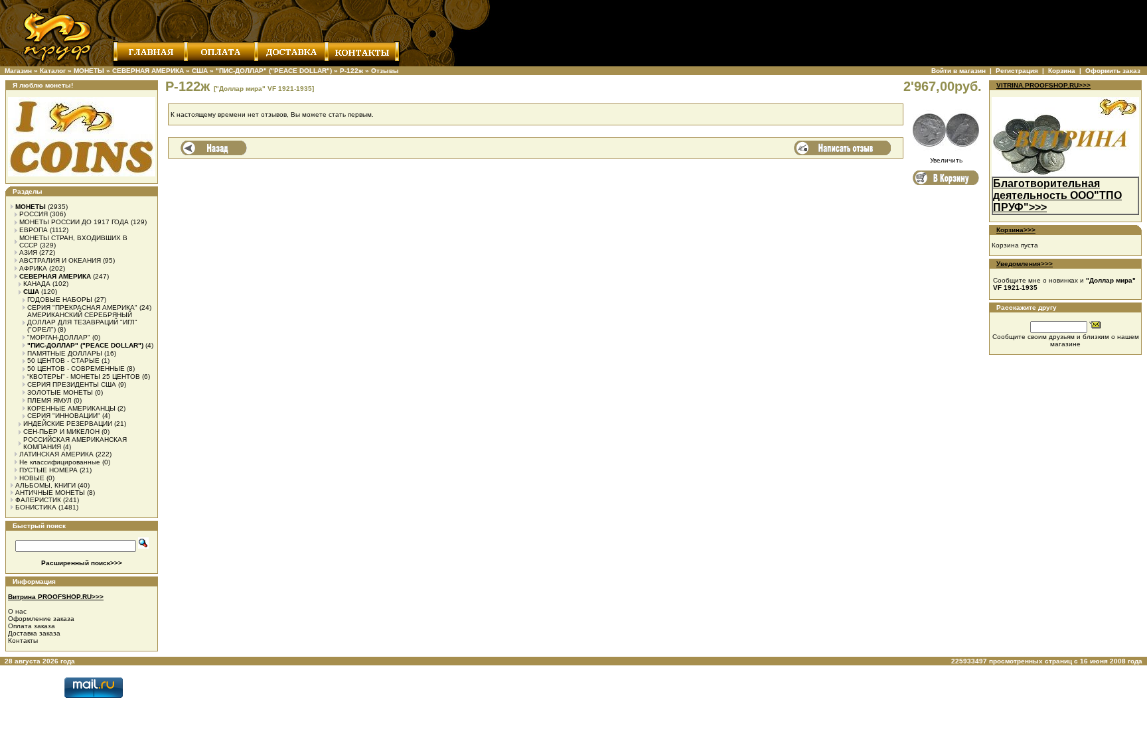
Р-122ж (351, 70)
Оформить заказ (1112, 70)
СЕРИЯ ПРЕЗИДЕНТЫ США (71, 384)
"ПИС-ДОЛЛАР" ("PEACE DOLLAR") (274, 70)
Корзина (1061, 70)
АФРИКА (33, 268)
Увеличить (946, 160)
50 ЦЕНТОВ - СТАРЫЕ (63, 360)
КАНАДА (36, 283)
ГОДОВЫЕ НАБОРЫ (59, 299)
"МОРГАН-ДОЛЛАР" (58, 337)
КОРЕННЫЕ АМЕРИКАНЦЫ (71, 408)
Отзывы (385, 70)
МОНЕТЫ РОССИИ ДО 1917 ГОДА (74, 222)
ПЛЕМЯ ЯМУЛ (49, 400)
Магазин (18, 70)
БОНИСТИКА (35, 507)
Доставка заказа (34, 633)
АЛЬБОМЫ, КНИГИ (45, 485)
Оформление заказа (41, 618)
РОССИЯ (33, 214)
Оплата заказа (31, 626)
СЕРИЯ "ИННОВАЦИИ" (63, 415)
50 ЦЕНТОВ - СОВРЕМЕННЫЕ (76, 368)
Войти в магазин (958, 70)
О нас (17, 611)
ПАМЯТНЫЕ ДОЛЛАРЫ (64, 353)
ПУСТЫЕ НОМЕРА (48, 470)
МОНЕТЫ (89, 70)
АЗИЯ (28, 252)
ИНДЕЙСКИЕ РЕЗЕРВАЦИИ (67, 423)
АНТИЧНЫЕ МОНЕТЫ (50, 492)
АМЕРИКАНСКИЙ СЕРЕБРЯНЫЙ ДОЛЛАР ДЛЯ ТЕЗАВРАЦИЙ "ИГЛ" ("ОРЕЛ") (82, 322)
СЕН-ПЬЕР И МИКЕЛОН (61, 431)
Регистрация (1017, 70)
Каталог (53, 70)
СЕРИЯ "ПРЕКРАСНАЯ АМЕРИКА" (82, 307)
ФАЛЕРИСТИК (38, 500)
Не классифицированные (59, 462)
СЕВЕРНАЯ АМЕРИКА (148, 70)
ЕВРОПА (33, 230)
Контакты (23, 640)
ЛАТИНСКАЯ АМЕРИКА (56, 454)
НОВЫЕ (31, 478)
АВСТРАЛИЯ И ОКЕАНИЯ (60, 260)
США (200, 70)
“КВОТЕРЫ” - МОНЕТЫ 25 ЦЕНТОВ (83, 376)
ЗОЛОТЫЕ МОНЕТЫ (60, 392)
